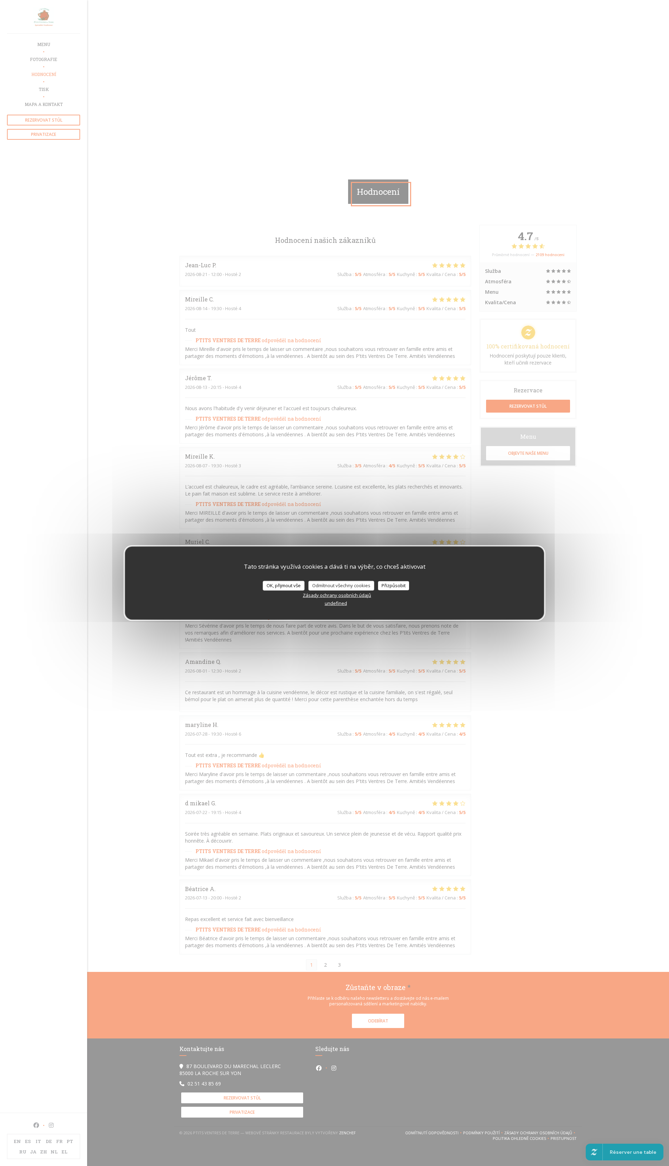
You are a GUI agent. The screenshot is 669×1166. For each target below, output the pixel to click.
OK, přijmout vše (284, 585)
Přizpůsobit (394, 585)
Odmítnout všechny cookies (341, 585)
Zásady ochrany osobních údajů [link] (337, 595)
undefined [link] (336, 603)
